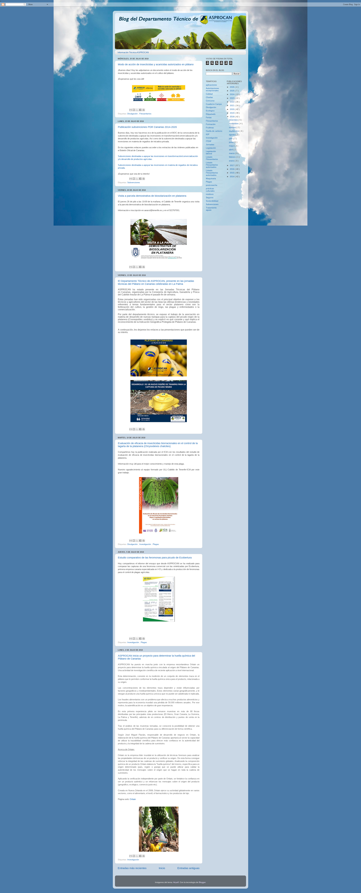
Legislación (211, 148)
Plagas (156, 544)
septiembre (234, 131)
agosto (232, 135)
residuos (209, 194)
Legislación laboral (211, 152)
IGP (207, 134)
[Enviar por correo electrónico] (130, 109)
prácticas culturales (210, 190)
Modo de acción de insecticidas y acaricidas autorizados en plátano (156, 64)
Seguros (209, 198)
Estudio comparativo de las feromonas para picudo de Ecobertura (155, 557)
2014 (232, 177)
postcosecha (211, 185)
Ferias (209, 117)
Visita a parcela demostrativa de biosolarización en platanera (152, 195)
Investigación (145, 544)
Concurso (210, 101)
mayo (232, 146)
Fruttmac (210, 128)
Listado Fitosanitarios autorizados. (212, 172)
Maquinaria (211, 179)
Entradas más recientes (132, 868)
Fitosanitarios (145, 114)
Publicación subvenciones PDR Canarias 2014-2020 (147, 127)
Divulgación (132, 114)
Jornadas (210, 145)
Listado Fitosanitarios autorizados (212, 165)
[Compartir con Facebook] (140, 109)
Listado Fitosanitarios (212, 158)
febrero (232, 157)
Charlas (209, 97)
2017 (232, 165)
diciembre (233, 120)
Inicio (162, 868)
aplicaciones (211, 85)
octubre (232, 127)
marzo (232, 153)
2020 (232, 109)
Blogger (202, 882)
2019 (232, 113)
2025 (232, 91)
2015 (232, 173)
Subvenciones (133, 182)
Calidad (209, 94)
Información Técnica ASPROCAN (133, 52)
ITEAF (209, 141)
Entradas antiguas (188, 868)
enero (232, 161)
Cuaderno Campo (214, 104)
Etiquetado (210, 114)
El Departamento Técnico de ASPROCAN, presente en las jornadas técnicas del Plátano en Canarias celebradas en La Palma (156, 282)
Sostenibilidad (212, 201)
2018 (232, 117)
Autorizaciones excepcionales (212, 89)
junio (231, 142)
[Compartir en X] (137, 109)
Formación (210, 124)
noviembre (234, 124)
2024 (232, 94)
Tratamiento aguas (211, 209)
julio (231, 138)
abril (231, 150)
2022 (232, 102)
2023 (232, 98)
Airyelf (176, 882)
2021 (232, 105)
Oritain (133, 799)
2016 (232, 169)
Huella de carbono (214, 131)
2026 (232, 87)
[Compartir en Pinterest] (143, 109)
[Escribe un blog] (133, 109)
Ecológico (210, 111)
